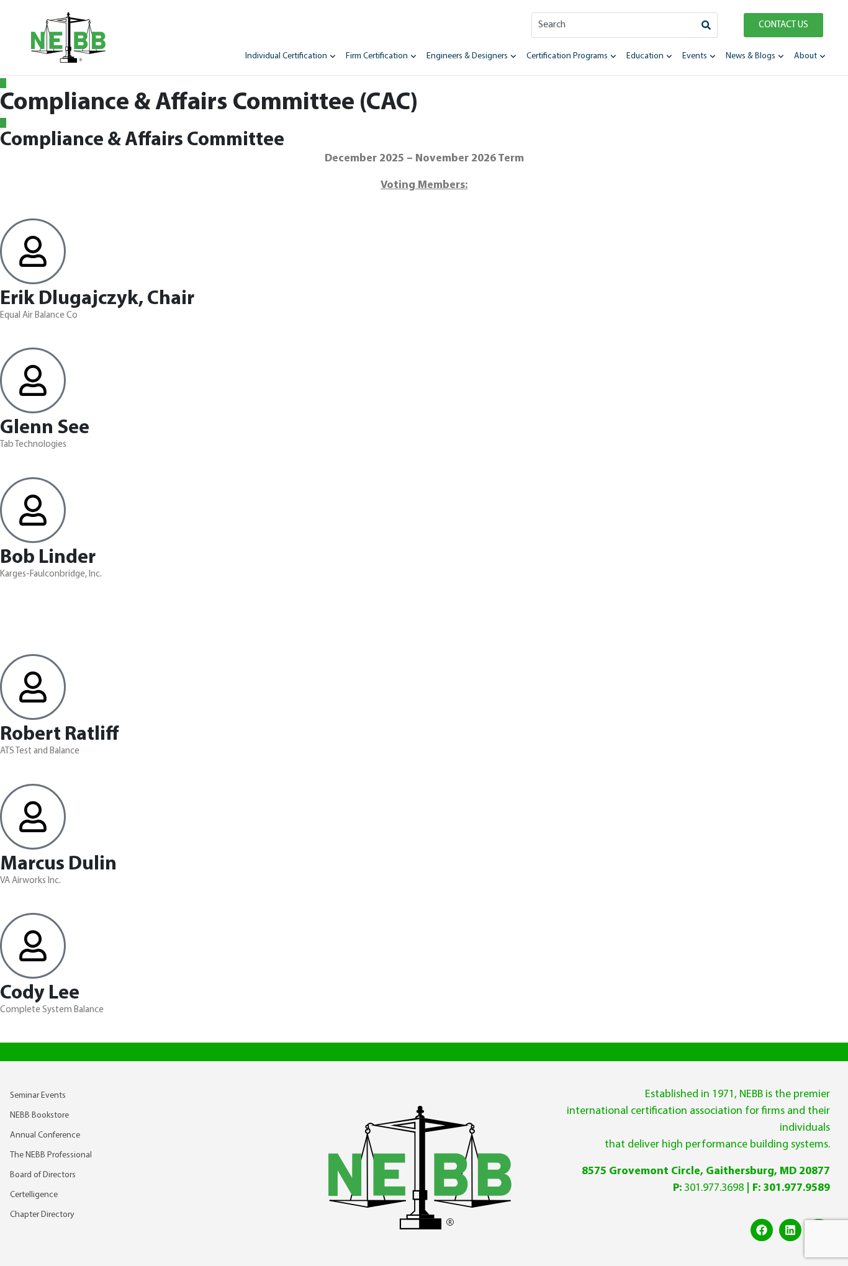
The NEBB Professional (51, 1155)
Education (645, 56)
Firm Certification (377, 56)
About (805, 56)
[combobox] (613, 25)
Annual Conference (45, 1135)
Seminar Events (38, 1095)
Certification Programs (567, 56)
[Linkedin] (790, 1230)
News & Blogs (750, 56)
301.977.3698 (714, 1188)
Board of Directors (43, 1175)
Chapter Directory (42, 1214)
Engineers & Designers (467, 56)
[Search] (706, 25)
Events (694, 56)
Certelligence (34, 1195)
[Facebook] (762, 1230)
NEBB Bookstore (39, 1115)
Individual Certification (286, 56)
